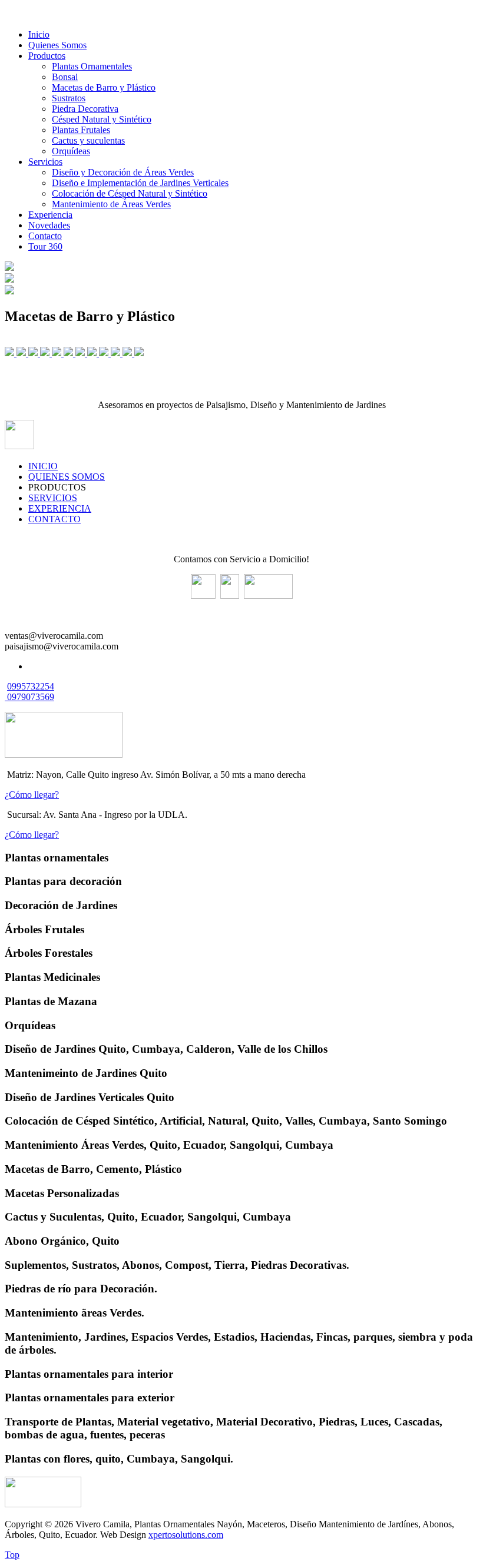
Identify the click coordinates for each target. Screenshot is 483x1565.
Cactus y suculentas (88, 140)
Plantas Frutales (81, 130)
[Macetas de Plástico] (69, 353)
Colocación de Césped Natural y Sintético (129, 193)
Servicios (45, 162)
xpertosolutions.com (185, 1535)
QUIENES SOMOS (66, 477)
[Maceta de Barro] (22, 353)
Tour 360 (45, 246)
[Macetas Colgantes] (10, 353)
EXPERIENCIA (59, 508)
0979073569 (30, 697)
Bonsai (65, 77)
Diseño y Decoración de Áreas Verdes (123, 172)
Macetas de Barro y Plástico (104, 87)
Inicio (38, 34)
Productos (46, 56)
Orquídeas (71, 151)
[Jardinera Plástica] (46, 353)
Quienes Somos (57, 45)
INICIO (43, 466)
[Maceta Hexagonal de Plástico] (81, 353)
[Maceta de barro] (128, 353)
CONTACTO (54, 519)
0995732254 (30, 686)
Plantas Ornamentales (92, 66)
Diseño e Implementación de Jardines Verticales (140, 183)
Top (12, 1555)
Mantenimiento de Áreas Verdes (111, 204)
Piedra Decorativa (85, 109)
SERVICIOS (52, 498)
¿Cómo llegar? (32, 795)
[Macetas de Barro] (34, 353)
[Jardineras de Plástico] (58, 353)
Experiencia (50, 215)
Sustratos (68, 98)
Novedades (49, 225)
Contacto (45, 236)
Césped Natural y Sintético (101, 119)
